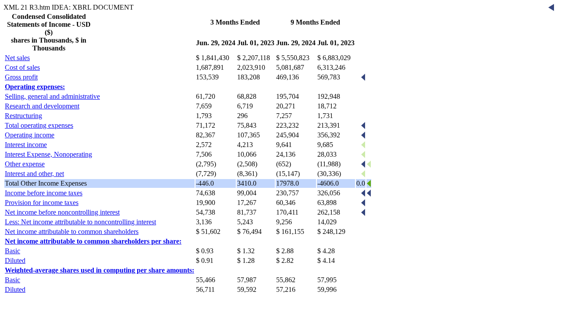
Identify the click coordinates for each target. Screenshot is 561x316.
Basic (12, 251)
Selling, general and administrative (52, 96)
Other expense (25, 164)
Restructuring (23, 115)
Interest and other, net (34, 173)
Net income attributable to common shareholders (71, 231)
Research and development (42, 106)
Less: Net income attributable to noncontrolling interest (80, 222)
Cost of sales (22, 67)
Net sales (17, 57)
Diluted (15, 260)
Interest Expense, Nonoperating (48, 154)
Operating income (29, 135)
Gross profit (21, 77)
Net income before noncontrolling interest (62, 212)
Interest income (26, 144)
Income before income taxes (43, 193)
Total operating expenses (39, 125)
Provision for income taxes (41, 202)
